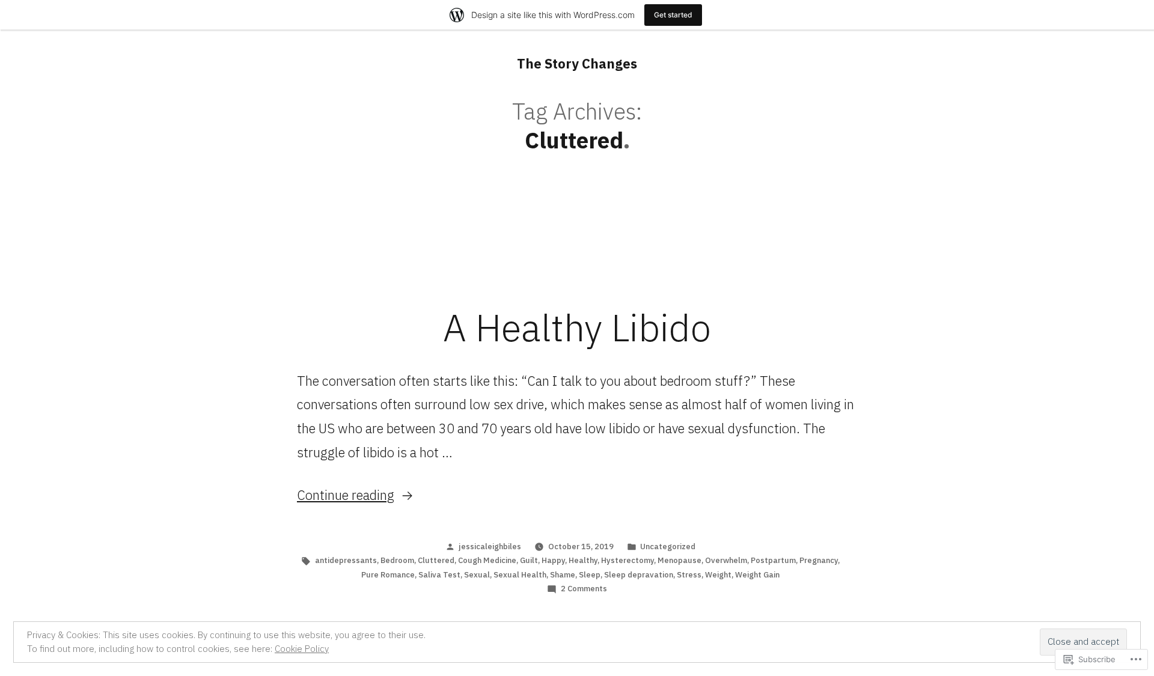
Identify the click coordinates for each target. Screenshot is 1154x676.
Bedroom (397, 560)
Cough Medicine (487, 560)
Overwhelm (726, 560)
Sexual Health (519, 575)
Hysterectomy (627, 560)
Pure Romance (388, 575)
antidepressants (346, 560)
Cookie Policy (302, 648)
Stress (689, 575)
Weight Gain (757, 575)
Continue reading (345, 495)
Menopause (679, 560)
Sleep (589, 575)
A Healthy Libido (577, 327)
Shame (562, 575)
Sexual (477, 575)
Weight (718, 575)
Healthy (583, 560)
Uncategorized (667, 546)
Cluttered (436, 560)
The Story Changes (577, 63)
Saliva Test (439, 575)
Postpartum (773, 560)
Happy (553, 560)
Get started (673, 14)
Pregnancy (818, 560)
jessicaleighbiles (490, 546)
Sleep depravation (638, 575)
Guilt (529, 560)
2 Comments (584, 588)
